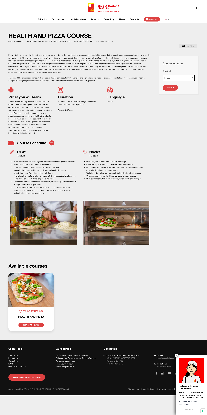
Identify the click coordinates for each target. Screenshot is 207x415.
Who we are (13, 355)
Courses (19, 41)
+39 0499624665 (164, 367)
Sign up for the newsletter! (27, 377)
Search (170, 88)
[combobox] (179, 78)
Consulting (13, 361)
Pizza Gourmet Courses (65, 364)
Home (10, 41)
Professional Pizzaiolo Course (37, 41)
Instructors (13, 358)
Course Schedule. (32, 143)
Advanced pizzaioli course (66, 361)
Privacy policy (154, 389)
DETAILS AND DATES (31, 325)
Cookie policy (167, 389)
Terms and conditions (137, 389)
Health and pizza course (65, 367)
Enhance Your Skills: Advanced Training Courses (76, 358)
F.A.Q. (10, 364)
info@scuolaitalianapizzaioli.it (169, 358)
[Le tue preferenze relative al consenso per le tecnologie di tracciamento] (203, 411)
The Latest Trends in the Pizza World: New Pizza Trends (71, 41)
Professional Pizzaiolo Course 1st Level (72, 355)
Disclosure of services (17, 367)
